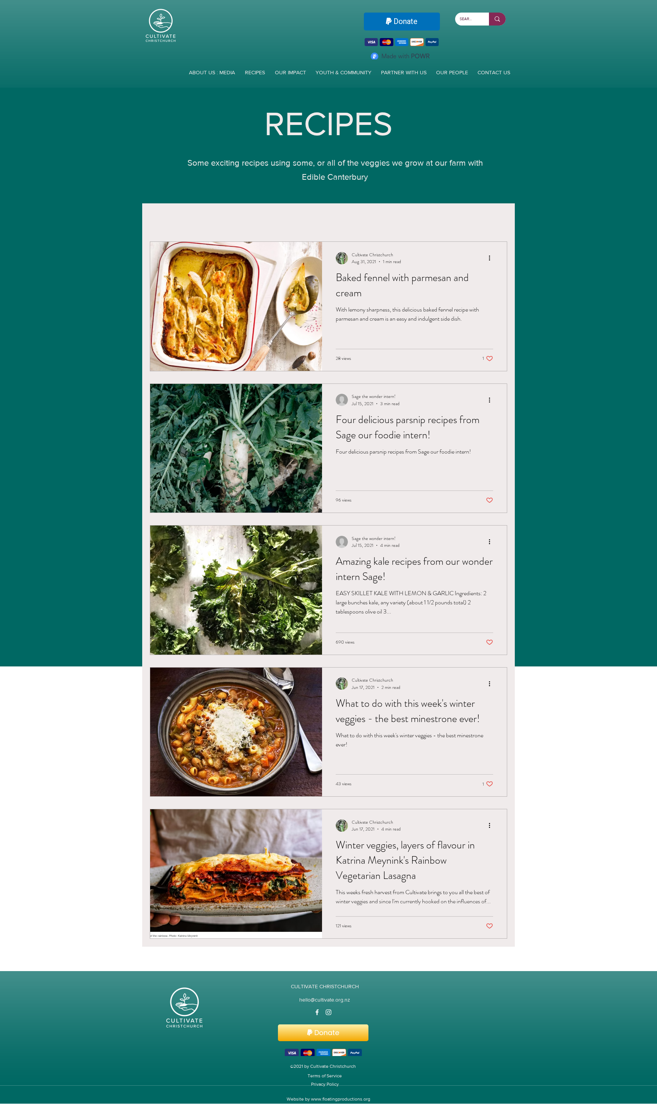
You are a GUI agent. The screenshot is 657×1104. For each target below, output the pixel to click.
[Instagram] (328, 1013)
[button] (497, 220)
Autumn (312, 219)
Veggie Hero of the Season (379, 219)
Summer (272, 219)
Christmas (450, 219)
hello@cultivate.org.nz (324, 1000)
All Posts (162, 219)
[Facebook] (317, 1013)
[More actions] (492, 259)
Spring (234, 219)
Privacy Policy (325, 1086)
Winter (200, 219)
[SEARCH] (497, 19)
